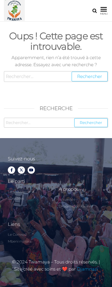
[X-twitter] (21, 170)
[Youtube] (31, 170)
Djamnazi (87, 269)
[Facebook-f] (11, 170)
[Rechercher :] (56, 76)
